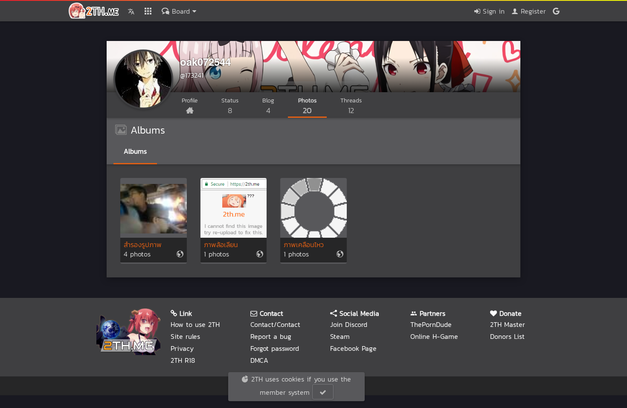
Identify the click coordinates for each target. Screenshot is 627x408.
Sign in (492, 11)
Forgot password (274, 348)
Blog (268, 106)
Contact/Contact (275, 324)
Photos (307, 106)
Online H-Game (434, 336)
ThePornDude (431, 324)
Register (532, 11)
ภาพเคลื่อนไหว (304, 245)
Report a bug (270, 336)
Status (229, 106)
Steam (340, 336)
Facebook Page (353, 348)
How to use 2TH (195, 324)
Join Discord (348, 324)
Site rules (185, 336)
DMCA (259, 360)
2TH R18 (183, 360)
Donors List (507, 336)
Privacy (182, 348)
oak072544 (205, 61)
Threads (351, 106)
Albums (135, 151)
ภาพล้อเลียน (221, 245)
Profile (189, 100)
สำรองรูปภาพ (143, 245)
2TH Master (507, 324)
